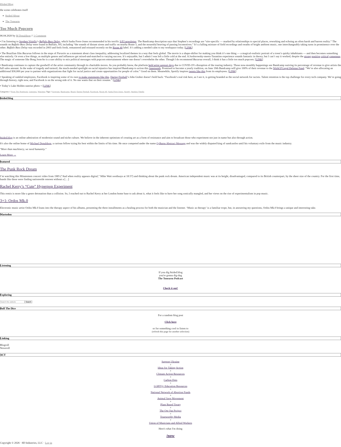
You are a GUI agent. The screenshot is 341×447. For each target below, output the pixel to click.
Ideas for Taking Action (170, 367)
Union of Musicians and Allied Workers (170, 422)
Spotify (127, 92)
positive (316, 56)
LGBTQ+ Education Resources (170, 386)
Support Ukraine (170, 361)
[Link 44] (170, 258)
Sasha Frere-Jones (115, 92)
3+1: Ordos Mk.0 (14, 200)
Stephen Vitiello (28, 41)
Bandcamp (65, 92)
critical (325, 56)
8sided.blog (6, 137)
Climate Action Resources (170, 373)
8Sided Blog (6, 4)
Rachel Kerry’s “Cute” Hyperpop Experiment (36, 186)
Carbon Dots (170, 379)
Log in (48, 442)
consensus (334, 56)
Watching (42, 92)
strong (307, 56)
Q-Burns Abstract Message (171, 143)
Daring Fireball (118, 76)
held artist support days (161, 65)
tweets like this (197, 71)
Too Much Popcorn (16, 28)
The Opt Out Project (170, 410)
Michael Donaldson (40, 143)
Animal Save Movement (170, 398)
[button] (170, 344)
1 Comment (40, 35)
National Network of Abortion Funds (170, 392)
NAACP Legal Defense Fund (288, 68)
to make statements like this (94, 76)
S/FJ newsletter (128, 41)
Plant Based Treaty (170, 404)
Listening (33, 92)
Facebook (94, 92)
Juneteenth (155, 68)
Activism (56, 92)
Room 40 (118, 47)
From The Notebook (19, 92)
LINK (188, 47)
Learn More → (8, 154)
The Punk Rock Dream (18, 169)
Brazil (73, 92)
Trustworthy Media (170, 416)
